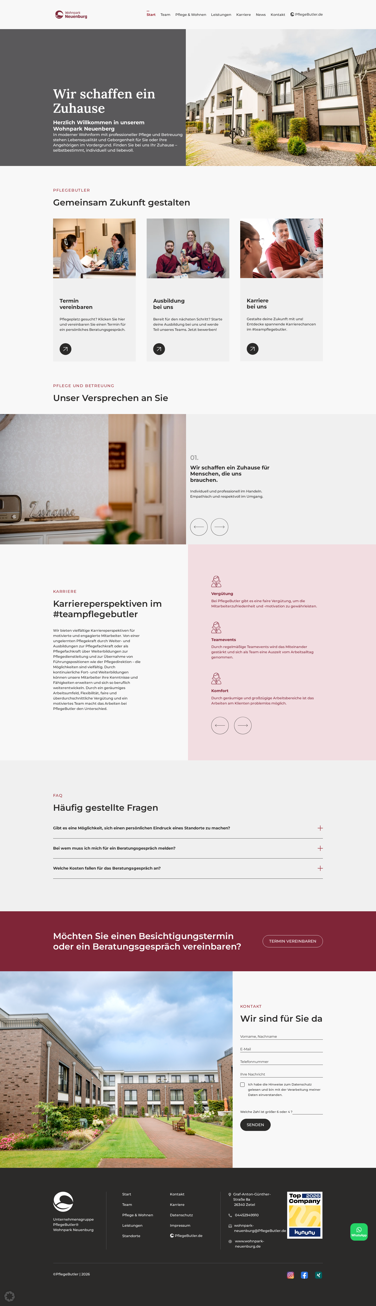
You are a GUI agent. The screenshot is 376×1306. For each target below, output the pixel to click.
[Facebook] (305, 1275)
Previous (199, 527)
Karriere (177, 1205)
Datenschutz (302, 1084)
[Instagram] (291, 1275)
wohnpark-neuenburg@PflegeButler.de (260, 1228)
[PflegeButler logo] (71, 11)
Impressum (180, 1225)
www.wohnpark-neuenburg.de (249, 1243)
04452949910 (247, 1215)
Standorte (131, 1236)
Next (219, 527)
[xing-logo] (318, 1273)
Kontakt (177, 1194)
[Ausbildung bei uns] (159, 352)
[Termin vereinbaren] (65, 352)
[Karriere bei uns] (252, 352)
